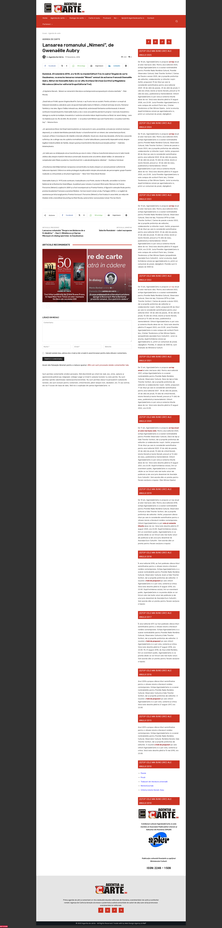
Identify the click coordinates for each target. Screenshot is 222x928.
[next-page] (48, 306)
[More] (126, 65)
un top (171, 62)
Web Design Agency (133, 923)
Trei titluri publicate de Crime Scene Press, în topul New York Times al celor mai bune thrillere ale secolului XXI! (64, 296)
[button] (177, 21)
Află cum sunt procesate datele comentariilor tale (108, 365)
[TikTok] (162, 41)
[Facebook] (148, 41)
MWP (144, 923)
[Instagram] (155, 41)
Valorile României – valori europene (115, 230)
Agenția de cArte (56, 57)
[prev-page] (44, 306)
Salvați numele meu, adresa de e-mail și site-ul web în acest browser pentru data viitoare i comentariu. (86, 353)
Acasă (44, 33)
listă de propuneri (153, 581)
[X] (169, 41)
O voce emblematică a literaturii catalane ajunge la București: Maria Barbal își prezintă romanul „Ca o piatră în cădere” (109, 296)
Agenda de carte (54, 33)
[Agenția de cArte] (44, 57)
